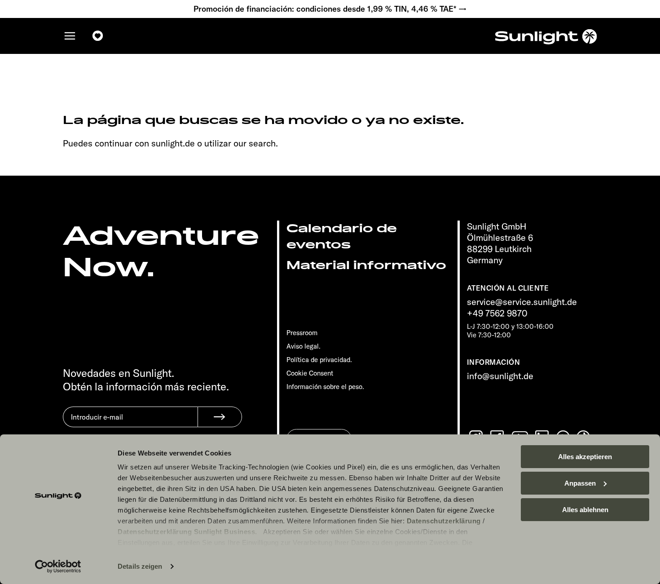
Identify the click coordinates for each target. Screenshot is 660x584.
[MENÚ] (70, 35)
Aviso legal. (303, 346)
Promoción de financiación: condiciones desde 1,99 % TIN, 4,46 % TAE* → (330, 9)
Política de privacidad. (319, 359)
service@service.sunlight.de (522, 301)
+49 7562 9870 (497, 313)
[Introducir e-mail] (130, 424)
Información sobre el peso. (325, 386)
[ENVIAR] (220, 417)
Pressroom (301, 332)
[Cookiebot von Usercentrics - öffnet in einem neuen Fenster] (58, 566)
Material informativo (366, 265)
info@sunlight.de (500, 375)
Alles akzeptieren (585, 456)
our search (254, 143)
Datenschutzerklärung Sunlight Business (186, 531)
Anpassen (580, 483)
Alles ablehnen (585, 509)
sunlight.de (173, 143)
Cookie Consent (309, 373)
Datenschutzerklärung (444, 521)
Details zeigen (140, 566)
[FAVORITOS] (98, 35)
